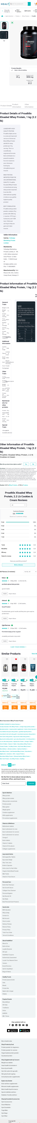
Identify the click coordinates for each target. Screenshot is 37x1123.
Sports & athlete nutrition (8, 1092)
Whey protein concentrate (10, 801)
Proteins (25, 485)
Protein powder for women (9, 1050)
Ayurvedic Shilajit (7, 859)
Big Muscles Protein (19, 741)
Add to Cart (15, 703)
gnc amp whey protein (20, 739)
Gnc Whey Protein (15, 758)
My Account (6, 918)
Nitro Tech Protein (5, 758)
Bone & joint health (6, 1068)
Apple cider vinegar (8, 991)
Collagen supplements (9, 849)
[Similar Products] (5, 666)
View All (34, 654)
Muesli (4, 985)
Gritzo (4, 1010)
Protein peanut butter (9, 979)
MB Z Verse (6, 1016)
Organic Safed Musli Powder (11, 871)
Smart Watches (5, 1104)
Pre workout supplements (10, 818)
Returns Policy (7, 927)
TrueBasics (6, 1007)
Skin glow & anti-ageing (8, 1074)
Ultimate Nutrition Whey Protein (22, 756)
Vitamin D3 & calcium (8, 846)
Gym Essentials (6, 1107)
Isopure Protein (20, 754)
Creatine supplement (8, 812)
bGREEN (5, 1013)
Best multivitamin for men (10, 829)
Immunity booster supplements (10, 1076)
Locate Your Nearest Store (10, 960)
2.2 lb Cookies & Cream (22, 603)
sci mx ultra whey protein (6, 741)
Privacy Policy (6, 929)
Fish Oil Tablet (4, 744)
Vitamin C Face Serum (9, 876)
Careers (5, 963)
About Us (5, 943)
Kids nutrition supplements (9, 1083)
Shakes (5, 994)
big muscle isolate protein (7, 739)
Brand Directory (7, 966)
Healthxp (22, 758)
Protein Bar (6, 988)
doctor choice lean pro (30, 729)
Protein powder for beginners (10, 1047)
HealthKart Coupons (8, 954)
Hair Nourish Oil (7, 896)
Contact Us (6, 915)
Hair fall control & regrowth (9, 1071)
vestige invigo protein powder (27, 726)
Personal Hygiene (7, 893)
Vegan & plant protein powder (10, 1053)
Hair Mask (5, 899)
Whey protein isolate (8, 798)
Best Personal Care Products (11, 901)
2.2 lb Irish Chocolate (22, 581)
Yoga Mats (4, 1110)
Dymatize (9, 754)
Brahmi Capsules (7, 865)
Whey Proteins (13, 485)
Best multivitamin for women (11, 832)
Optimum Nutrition (22, 749)
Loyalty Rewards (7, 949)
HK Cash (5, 952)
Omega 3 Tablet (29, 741)
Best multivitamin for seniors (11, 834)
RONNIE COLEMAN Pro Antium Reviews (10, 724)
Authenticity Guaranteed (9, 957)
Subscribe (31, 783)
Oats (4, 982)
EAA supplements (8, 815)
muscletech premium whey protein (27, 734)
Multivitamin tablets (8, 826)
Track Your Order (7, 932)
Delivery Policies (7, 924)
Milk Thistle (6, 874)
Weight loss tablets (7, 1062)
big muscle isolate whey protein (22, 736)
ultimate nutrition (12, 749)
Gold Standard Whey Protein (17, 751)
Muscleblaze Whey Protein (25, 744)
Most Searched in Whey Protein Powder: (12, 720)
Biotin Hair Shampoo (8, 885)
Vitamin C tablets (7, 843)
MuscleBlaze (6, 1002)
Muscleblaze (3, 749)
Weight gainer (6, 809)
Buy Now (5, 708)
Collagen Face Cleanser (9, 890)
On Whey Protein (13, 746)
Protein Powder (4, 746)
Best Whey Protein (5, 751)
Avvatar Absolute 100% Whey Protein (9, 726)
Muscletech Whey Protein (6, 756)
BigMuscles (3, 754)
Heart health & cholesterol (9, 1065)
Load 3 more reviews (18, 647)
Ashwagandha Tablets (9, 857)
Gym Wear (4, 1116)
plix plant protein (4, 729)
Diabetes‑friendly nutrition (9, 1095)
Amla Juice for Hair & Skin (10, 868)
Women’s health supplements (9, 1086)
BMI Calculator (7, 910)
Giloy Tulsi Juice (7, 862)
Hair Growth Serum (8, 887)
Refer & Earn (6, 946)
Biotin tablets (6, 840)
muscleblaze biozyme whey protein (9, 731)
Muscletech (28, 751)
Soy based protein (6, 1055)
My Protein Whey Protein (24, 746)
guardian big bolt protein (25, 731)
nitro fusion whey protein (6, 736)
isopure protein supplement (16, 729)
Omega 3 (5, 837)
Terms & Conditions (8, 935)
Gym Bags (4, 1113)
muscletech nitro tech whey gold (8, 734)
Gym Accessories (6, 1102)
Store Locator (6, 921)
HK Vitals (5, 1005)
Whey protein (6, 795)
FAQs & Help (6, 912)
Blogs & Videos (7, 971)
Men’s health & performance (9, 1089)
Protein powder (7, 804)
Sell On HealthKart (8, 969)
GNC (14, 754)
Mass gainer (6, 807)
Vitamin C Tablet (12, 744)
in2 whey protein (30, 739)
